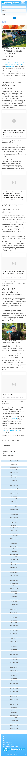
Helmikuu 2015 (14, 696)
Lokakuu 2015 (14, 675)
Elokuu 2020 (14, 564)
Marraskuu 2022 (14, 538)
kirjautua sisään (15, 454)
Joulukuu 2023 (14, 517)
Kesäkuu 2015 (14, 686)
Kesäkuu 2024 (14, 506)
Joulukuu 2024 (14, 491)
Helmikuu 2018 (14, 612)
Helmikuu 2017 (14, 636)
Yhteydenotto (7, 743)
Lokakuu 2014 (14, 707)
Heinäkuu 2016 (14, 654)
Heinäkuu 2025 (14, 480)
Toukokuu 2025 (14, 483)
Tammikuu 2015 (14, 699)
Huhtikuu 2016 (14, 662)
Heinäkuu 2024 (14, 504)
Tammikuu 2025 (14, 488)
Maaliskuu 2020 (14, 575)
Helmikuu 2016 (14, 667)
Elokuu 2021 (14, 551)
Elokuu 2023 (14, 525)
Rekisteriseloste (8, 739)
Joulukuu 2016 (14, 641)
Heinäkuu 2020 (14, 567)
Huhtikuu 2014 (14, 723)
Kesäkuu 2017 (14, 628)
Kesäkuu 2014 (14, 717)
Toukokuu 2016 (14, 659)
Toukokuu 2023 (14, 533)
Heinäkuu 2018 (14, 599)
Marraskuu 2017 (14, 615)
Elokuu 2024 (14, 501)
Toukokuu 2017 (14, 630)
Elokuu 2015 (14, 680)
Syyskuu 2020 (14, 562)
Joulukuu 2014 (14, 702)
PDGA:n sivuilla (12, 437)
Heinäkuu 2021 (14, 554)
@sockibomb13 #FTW (8, 394)
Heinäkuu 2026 (14, 467)
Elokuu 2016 (14, 652)
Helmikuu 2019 (14, 586)
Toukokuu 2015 (14, 688)
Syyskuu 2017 (14, 620)
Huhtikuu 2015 (14, 691)
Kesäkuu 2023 (14, 530)
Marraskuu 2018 (14, 588)
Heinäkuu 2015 (14, 683)
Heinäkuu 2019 (14, 580)
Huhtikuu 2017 (14, 633)
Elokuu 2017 (14, 622)
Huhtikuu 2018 (14, 607)
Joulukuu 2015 (14, 670)
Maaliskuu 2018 (14, 609)
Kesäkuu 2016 (14, 657)
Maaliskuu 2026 (14, 472)
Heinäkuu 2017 (14, 625)
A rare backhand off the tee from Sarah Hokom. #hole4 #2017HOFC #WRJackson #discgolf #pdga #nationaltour (14, 132)
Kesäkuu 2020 (14, 570)
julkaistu (14, 418)
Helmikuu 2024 (14, 514)
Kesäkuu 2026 (14, 469)
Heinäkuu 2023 (14, 528)
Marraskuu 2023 (14, 520)
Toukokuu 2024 (14, 509)
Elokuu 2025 (14, 477)
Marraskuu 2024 (14, 493)
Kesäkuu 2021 (14, 556)
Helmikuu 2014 (14, 728)
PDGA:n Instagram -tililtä (12, 430)
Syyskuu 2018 (14, 593)
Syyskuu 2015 (14, 678)
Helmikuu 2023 (14, 535)
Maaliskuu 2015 (14, 694)
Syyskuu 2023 (14, 522)
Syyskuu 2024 (14, 498)
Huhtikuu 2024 (14, 512)
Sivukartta (6, 737)
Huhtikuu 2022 (14, 546)
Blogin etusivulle (14, 461)
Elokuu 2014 (14, 712)
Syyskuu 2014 (14, 710)
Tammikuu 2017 (14, 638)
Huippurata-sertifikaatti (10, 746)
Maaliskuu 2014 (14, 725)
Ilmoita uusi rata (8, 744)
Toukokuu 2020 (14, 572)
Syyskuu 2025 (14, 475)
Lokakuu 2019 (14, 578)
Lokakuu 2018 (14, 591)
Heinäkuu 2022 (14, 543)
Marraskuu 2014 (14, 704)
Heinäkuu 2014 (14, 715)
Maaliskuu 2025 (14, 485)
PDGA (12, 136)
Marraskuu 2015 (14, 673)
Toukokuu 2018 (14, 604)
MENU (23, 2)
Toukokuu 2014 (14, 720)
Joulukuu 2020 (14, 559)
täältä (3, 430)
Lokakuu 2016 (14, 646)
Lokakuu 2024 (14, 496)
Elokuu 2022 (14, 541)
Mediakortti (7, 741)
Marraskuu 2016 (14, 644)
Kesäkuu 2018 (14, 601)
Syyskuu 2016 (14, 649)
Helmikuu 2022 (14, 549)
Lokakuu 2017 (14, 617)
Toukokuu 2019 (14, 583)
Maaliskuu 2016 (14, 665)
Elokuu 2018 (14, 596)
